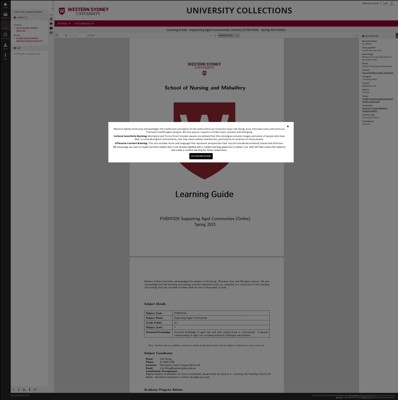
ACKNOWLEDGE (201, 156)
